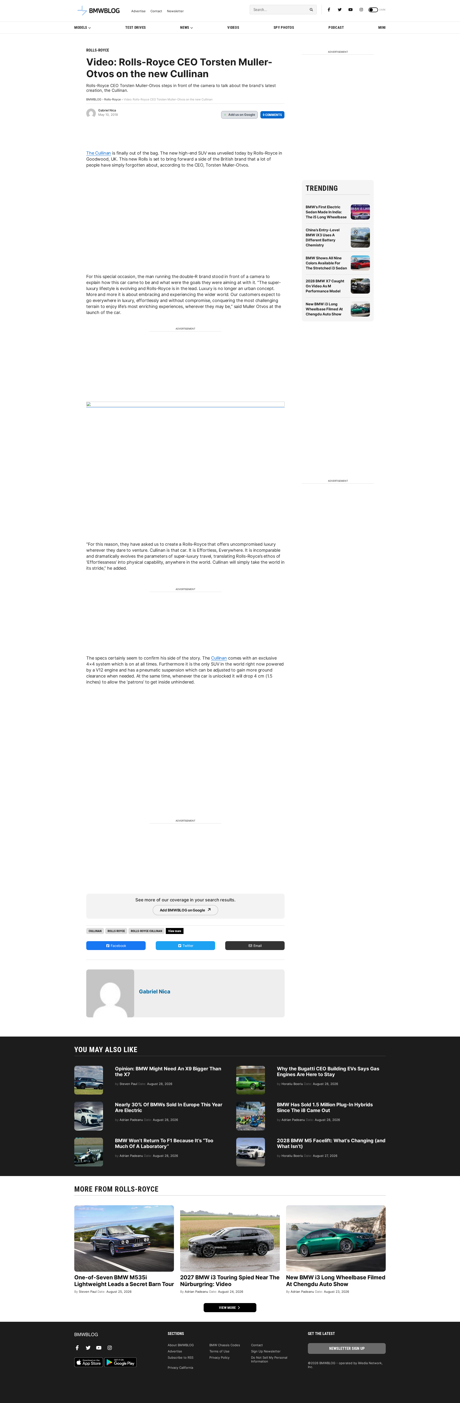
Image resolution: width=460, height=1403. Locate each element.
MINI (382, 27)
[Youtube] (350, 9)
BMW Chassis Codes (224, 1345)
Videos (233, 27)
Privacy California (180, 1367)
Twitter (187, 946)
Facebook (118, 946)
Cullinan (219, 658)
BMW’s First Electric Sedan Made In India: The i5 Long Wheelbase (326, 212)
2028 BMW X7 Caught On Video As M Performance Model (325, 286)
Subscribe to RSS (180, 1357)
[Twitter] (339, 9)
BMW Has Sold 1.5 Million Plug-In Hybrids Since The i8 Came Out (325, 1107)
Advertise (138, 11)
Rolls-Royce (97, 50)
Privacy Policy (219, 1357)
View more (228, 1308)
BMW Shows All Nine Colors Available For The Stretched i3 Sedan (326, 263)
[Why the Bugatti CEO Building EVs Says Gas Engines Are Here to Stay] (250, 1068)
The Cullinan (98, 153)
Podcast (336, 27)
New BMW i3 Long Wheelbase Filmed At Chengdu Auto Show (324, 309)
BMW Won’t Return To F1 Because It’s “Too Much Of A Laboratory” (164, 1143)
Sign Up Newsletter (266, 1351)
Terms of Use (219, 1351)
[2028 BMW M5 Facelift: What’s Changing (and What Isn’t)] (250, 1140)
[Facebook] (329, 9)
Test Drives (135, 27)
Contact (156, 11)
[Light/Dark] (373, 9)
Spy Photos (284, 27)
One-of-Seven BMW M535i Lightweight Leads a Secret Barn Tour (124, 1280)
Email (257, 946)
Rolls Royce (116, 931)
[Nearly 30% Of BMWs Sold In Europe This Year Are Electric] (88, 1104)
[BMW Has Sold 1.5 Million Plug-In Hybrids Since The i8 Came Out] (250, 1104)
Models (80, 27)
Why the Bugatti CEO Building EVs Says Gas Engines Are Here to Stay (328, 1071)
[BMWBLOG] (113, 1335)
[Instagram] (361, 9)
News (184, 27)
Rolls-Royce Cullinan (146, 931)
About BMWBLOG (181, 1345)
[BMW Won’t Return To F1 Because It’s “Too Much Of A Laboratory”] (88, 1140)
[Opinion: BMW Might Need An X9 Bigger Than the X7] (88, 1068)
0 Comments (272, 115)
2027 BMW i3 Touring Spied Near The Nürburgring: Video (230, 1280)
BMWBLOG (93, 99)
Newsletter (175, 11)
